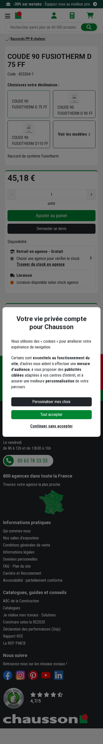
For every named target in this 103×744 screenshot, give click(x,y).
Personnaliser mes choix (51, 401)
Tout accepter (51, 414)
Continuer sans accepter (51, 426)
